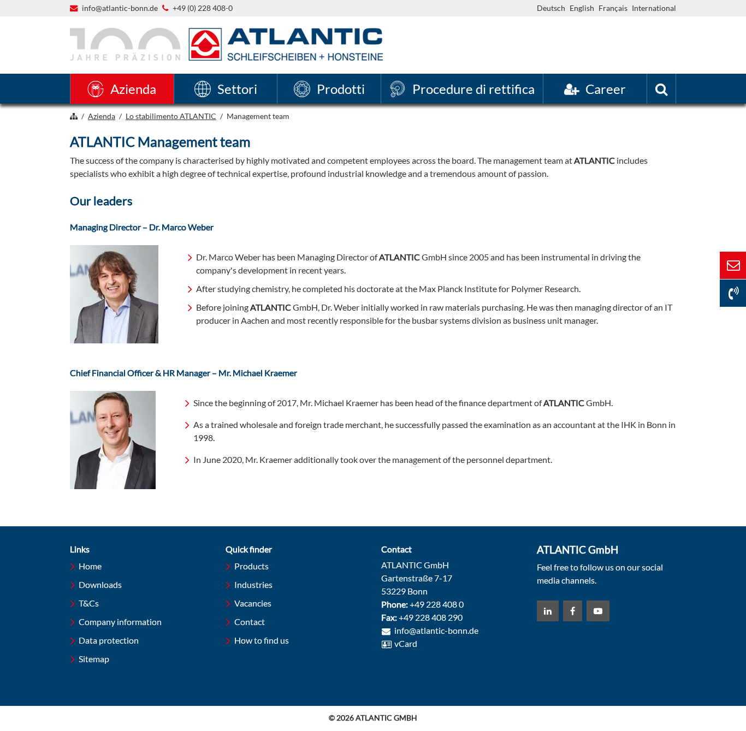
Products (251, 566)
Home (90, 566)
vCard (405, 643)
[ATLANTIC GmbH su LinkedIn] (548, 611)
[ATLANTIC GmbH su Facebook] (572, 611)
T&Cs (89, 603)
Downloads (100, 584)
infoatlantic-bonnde (120, 8)
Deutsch (551, 8)
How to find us (261, 640)
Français (613, 8)
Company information (120, 621)
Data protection (109, 640)
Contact (249, 621)
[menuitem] (122, 89)
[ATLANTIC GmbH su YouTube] (598, 611)
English (582, 8)
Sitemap (94, 658)
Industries (253, 584)
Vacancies (252, 603)
